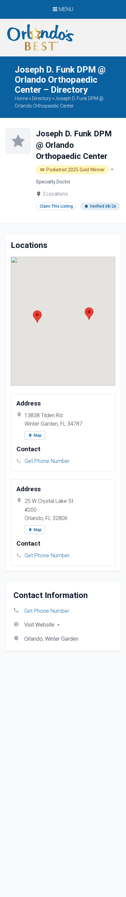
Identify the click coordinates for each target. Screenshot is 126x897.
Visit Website (39, 625)
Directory (41, 98)
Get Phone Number (47, 461)
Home (21, 98)
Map (38, 435)
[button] (37, 317)
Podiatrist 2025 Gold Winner (75, 169)
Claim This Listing (56, 206)
